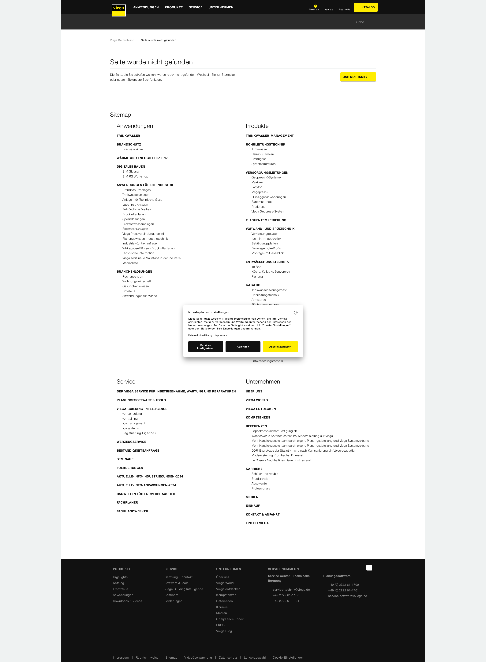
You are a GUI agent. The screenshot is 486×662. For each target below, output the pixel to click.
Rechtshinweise (147, 657)
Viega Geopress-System (268, 211)
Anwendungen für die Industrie (145, 185)
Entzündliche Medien (136, 209)
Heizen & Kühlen (263, 154)
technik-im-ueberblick (266, 238)
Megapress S (260, 192)
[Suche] (373, 22)
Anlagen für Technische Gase (142, 199)
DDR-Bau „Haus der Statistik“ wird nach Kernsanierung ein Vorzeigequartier (303, 450)
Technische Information (138, 253)
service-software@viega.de (347, 596)
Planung (257, 276)
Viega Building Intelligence (184, 589)
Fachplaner (127, 502)
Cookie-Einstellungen (288, 657)
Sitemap (172, 657)
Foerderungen (130, 468)
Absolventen (260, 483)
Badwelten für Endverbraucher (146, 494)
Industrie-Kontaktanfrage (139, 243)
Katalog (253, 285)
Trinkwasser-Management (270, 136)
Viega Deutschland (122, 40)
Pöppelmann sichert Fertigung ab (274, 431)
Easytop (257, 187)
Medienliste (130, 263)
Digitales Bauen (131, 166)
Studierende (260, 479)
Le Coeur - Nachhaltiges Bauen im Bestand (281, 460)
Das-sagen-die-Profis (266, 248)
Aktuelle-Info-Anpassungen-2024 (146, 485)
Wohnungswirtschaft (136, 281)
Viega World (257, 400)
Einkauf (253, 506)
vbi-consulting (132, 413)
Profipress (258, 206)
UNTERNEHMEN (228, 569)
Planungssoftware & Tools (141, 400)
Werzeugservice (131, 442)
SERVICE (171, 569)
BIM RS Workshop (135, 176)
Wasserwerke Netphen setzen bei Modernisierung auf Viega (292, 436)
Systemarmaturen (264, 164)
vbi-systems (130, 428)
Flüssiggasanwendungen (269, 197)
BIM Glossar (130, 171)
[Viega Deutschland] (118, 7)
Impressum (121, 657)
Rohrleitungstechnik (266, 144)
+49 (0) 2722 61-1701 (343, 590)
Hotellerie (128, 291)
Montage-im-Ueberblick (268, 253)
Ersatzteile (120, 589)
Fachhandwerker (132, 511)
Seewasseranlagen (135, 229)
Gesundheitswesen (135, 286)
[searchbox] (239, 22)
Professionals (261, 488)
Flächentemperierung (266, 220)
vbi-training (130, 418)
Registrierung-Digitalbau (139, 433)
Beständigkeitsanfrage (138, 450)
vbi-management (133, 423)
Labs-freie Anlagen (135, 204)
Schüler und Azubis (265, 474)
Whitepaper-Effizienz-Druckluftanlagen (148, 248)
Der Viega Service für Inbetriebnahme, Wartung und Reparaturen (176, 391)
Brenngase (259, 159)
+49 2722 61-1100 (286, 595)
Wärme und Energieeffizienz (142, 158)
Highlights (120, 577)
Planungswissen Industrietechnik (145, 238)
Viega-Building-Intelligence (142, 409)
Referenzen (256, 426)
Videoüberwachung (198, 657)
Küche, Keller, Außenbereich (271, 271)
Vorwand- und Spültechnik (270, 229)
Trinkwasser (128, 136)
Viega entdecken (261, 409)
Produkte (122, 569)
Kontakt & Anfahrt (263, 514)
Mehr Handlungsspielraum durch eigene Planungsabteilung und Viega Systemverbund (310, 440)
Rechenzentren (132, 276)
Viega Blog (224, 631)
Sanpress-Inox (262, 202)
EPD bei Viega (257, 523)
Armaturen (259, 300)
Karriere (254, 469)
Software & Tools (176, 583)
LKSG (220, 625)
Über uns (254, 391)
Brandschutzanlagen (136, 190)
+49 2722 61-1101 (286, 601)
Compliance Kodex (230, 619)
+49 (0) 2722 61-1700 (343, 584)
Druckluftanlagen (134, 214)
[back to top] (369, 567)
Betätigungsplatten (265, 243)
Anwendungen (123, 595)
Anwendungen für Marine (139, 296)
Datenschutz (228, 657)
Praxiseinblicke (132, 149)
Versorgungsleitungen (267, 172)
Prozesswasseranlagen (138, 224)
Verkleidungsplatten (265, 234)
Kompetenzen (258, 417)
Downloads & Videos (127, 601)
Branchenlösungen (134, 271)
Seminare (125, 459)
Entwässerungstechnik (267, 262)
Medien (252, 497)
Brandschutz (129, 144)
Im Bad (256, 267)
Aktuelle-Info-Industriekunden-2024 (150, 476)
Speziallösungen (133, 219)
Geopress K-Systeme (266, 177)
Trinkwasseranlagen (135, 195)
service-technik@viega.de (291, 589)
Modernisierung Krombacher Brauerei (277, 455)
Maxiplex (258, 182)
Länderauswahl (255, 657)
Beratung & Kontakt (179, 577)
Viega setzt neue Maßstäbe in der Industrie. (151, 258)
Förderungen (173, 601)
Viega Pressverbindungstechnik (144, 234)
